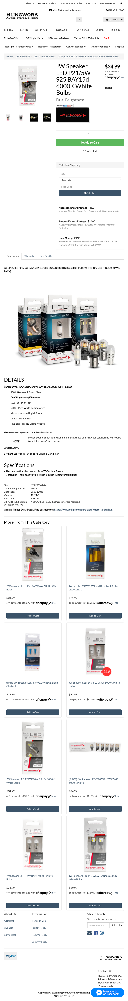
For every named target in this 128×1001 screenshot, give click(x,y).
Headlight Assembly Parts (18, 46)
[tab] (13, 256)
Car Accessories (75, 46)
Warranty (29, 256)
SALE (107, 38)
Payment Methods (108, 3)
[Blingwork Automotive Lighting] (22, 15)
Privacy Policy (39, 927)
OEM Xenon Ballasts (58, 38)
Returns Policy (39, 934)
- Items (113, 19)
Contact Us (91, 3)
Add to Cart (91, 142)
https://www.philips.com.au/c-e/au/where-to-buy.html (83, 509)
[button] (90, 151)
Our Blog (8, 927)
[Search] (79, 19)
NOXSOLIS (62, 29)
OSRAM (100, 29)
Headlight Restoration (49, 46)
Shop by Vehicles (99, 46)
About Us (30, 3)
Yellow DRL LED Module (86, 38)
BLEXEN (116, 29)
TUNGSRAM (82, 29)
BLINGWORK (11, 38)
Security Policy (39, 941)
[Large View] (8, 118)
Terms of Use (39, 920)
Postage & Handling (47, 3)
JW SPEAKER (42, 29)
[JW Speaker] (90, 115)
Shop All (119, 46)
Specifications (47, 256)
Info (122, 77)
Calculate (91, 193)
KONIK (24, 29)
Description (13, 256)
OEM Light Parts (34, 38)
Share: (60, 105)
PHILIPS (8, 29)
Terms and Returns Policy (71, 3)
